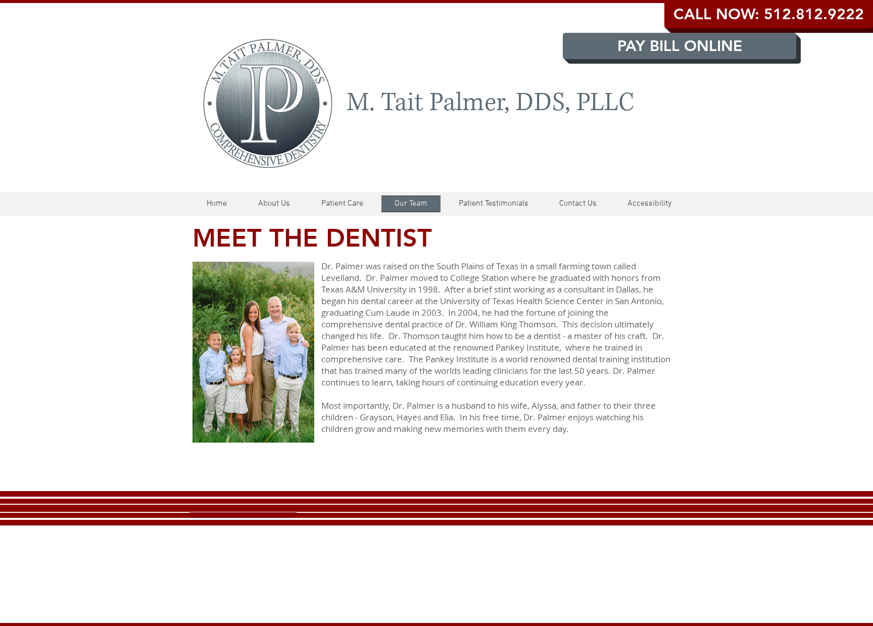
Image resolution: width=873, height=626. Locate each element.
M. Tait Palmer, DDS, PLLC (490, 103)
